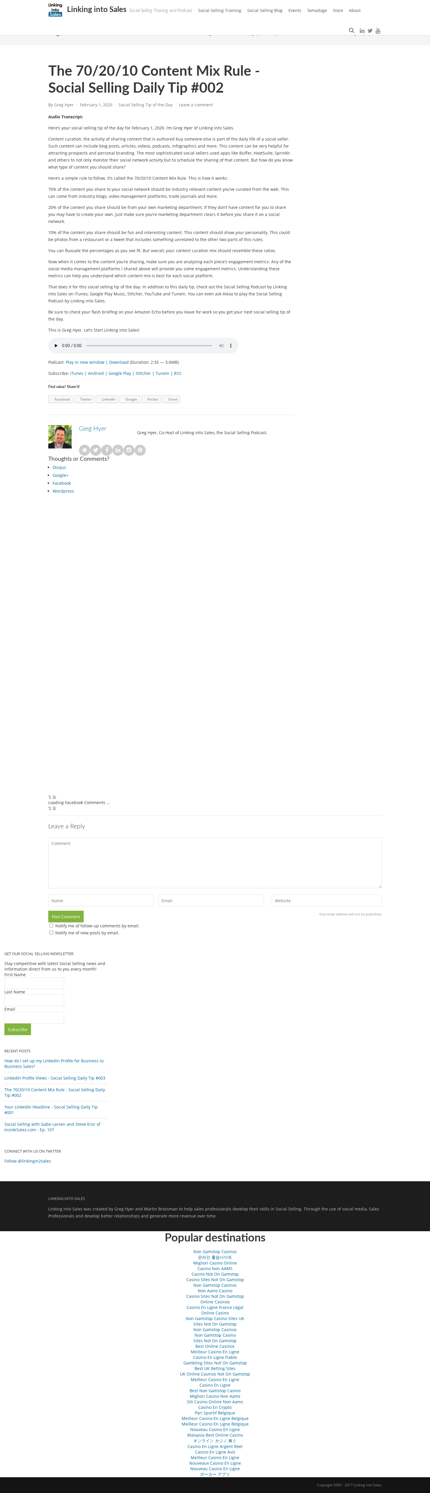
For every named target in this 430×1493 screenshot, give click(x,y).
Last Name (14, 992)
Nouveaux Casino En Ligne (215, 1463)
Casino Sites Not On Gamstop (215, 1279)
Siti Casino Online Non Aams (215, 1401)
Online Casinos (215, 1302)
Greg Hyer (64, 105)
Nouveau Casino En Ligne (215, 1429)
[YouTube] (378, 31)
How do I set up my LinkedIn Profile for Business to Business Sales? (54, 1063)
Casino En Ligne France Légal (215, 1307)
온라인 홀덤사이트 (215, 1257)
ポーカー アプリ (215, 1474)
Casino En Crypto (215, 1407)
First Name (15, 974)
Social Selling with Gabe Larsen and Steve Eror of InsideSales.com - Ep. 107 (52, 1126)
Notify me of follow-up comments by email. (97, 926)
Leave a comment (196, 105)
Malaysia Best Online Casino (215, 1435)
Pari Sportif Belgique (215, 1413)
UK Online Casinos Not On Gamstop (215, 1374)
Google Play (120, 373)
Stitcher (143, 373)
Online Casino (215, 1313)
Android (96, 373)
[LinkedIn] (362, 31)
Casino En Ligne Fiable (215, 1357)
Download (119, 362)
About (355, 10)
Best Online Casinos (215, 1346)
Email (9, 1009)
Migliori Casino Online (215, 1263)
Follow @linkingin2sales (27, 1161)
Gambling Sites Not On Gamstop (215, 1363)
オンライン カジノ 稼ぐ (215, 1440)
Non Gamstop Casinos (215, 1251)
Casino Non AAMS (215, 1268)
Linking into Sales (95, 9)
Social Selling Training (219, 10)
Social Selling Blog (265, 10)
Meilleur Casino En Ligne (215, 1352)
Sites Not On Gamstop (215, 1324)
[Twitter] (370, 31)
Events (294, 10)
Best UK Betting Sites (215, 1368)
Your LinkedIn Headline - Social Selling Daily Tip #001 (51, 1109)
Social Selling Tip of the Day (145, 105)
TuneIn (162, 373)
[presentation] (59, 467)
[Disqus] (171, 569)
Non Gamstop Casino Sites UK (215, 1318)
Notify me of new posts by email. (87, 933)
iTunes (76, 373)
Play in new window (85, 362)
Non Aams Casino (215, 1290)
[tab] (173, 468)
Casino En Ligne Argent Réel (215, 1446)
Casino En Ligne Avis (215, 1452)
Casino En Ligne (215, 1385)
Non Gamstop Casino (215, 1335)
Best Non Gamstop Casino (215, 1390)
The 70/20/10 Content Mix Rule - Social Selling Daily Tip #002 (54, 1092)
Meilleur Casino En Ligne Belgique (215, 1418)
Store (338, 10)
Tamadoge (317, 10)
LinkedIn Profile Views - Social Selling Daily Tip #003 (54, 1078)
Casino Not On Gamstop (215, 1274)
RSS (177, 373)
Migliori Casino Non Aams (215, 1396)
